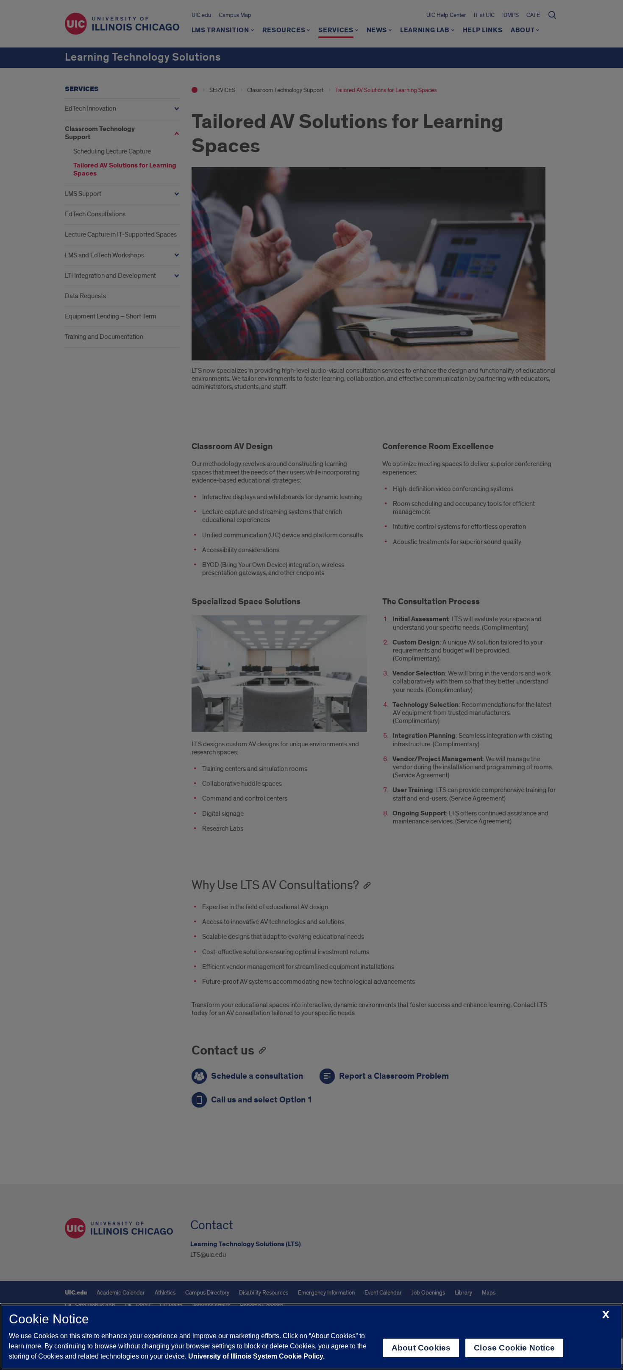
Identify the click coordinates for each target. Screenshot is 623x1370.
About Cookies (421, 1347)
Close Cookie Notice (514, 1347)
